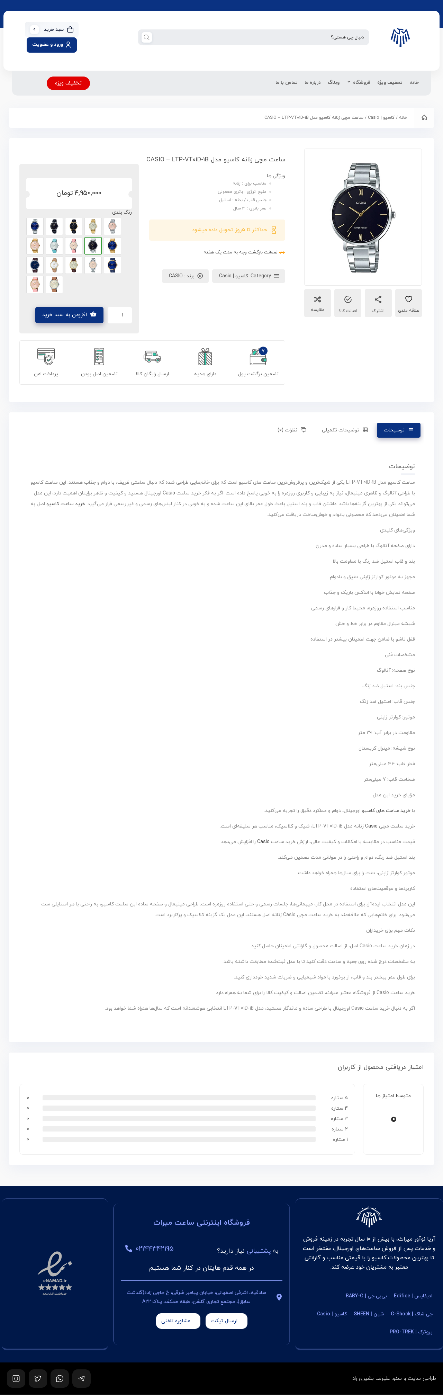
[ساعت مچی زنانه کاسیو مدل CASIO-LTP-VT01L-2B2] (35, 265)
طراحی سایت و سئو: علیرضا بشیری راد (394, 1378)
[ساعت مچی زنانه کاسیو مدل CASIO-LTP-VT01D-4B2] (112, 226)
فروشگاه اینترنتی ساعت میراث (201, 1223)
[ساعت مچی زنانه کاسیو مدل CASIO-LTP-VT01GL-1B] (73, 226)
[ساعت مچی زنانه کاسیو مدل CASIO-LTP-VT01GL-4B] (35, 284)
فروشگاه (361, 82)
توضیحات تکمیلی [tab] (340, 430)
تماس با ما (286, 82)
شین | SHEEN (369, 1314)
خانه (414, 82)
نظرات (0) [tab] (287, 430)
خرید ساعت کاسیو (65, 504)
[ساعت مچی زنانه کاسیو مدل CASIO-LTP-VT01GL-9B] (73, 265)
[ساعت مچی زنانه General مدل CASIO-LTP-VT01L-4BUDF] (73, 246)
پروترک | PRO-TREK (411, 1332)
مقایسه (317, 310)
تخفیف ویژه (390, 82)
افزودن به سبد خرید (64, 315)
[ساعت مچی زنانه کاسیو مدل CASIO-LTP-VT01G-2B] (112, 246)
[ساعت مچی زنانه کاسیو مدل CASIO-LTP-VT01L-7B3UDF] (54, 246)
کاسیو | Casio (381, 118)
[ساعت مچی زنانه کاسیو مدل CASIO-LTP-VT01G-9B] (93, 226)
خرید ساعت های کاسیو (386, 810)
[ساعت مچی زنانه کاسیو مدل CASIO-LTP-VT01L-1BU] (54, 226)
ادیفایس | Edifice (413, 1296)
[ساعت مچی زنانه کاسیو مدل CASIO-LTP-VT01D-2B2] (35, 226)
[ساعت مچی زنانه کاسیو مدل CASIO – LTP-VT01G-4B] (35, 246)
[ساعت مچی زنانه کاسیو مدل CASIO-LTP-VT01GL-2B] (112, 265)
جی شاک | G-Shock (412, 1314)
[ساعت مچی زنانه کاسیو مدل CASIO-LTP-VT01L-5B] (54, 284)
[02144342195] (128, 1248)
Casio (169, 493)
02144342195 (155, 1249)
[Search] (146, 37)
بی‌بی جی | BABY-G (366, 1296)
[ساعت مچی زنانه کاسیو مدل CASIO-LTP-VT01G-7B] (93, 265)
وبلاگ (334, 82)
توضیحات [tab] (394, 430)
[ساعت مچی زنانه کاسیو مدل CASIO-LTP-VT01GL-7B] (54, 265)
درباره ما (313, 82)
